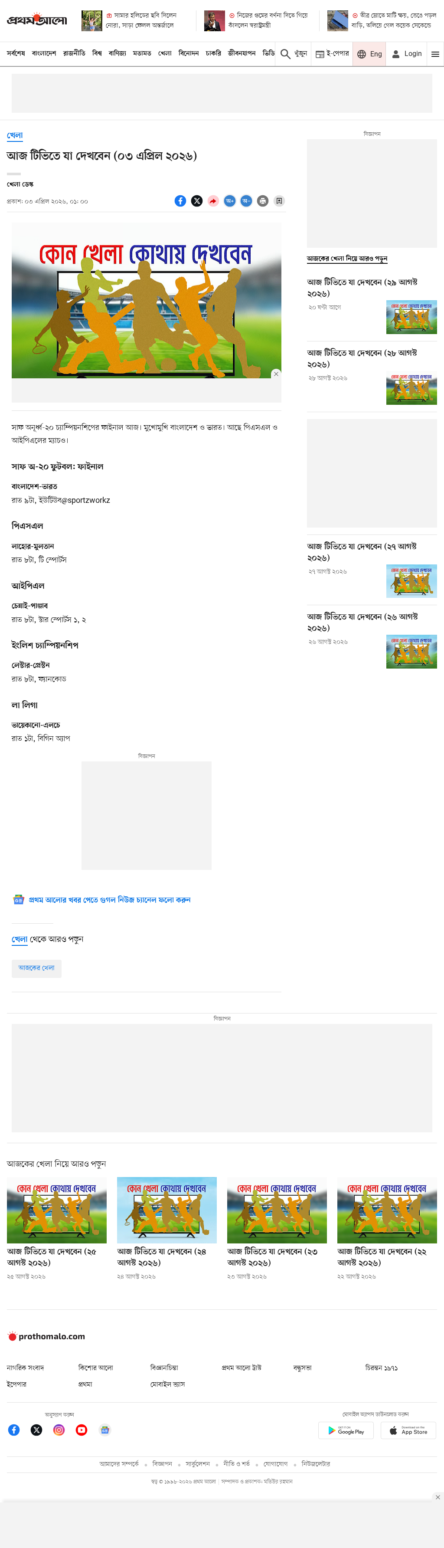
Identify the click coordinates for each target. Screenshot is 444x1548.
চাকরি (213, 54)
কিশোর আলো (95, 1368)
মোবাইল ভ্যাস (167, 1385)
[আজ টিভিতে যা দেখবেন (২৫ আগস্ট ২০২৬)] (57, 1210)
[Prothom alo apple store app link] (408, 1432)
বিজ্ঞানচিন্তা (164, 1368)
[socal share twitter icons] (198, 205)
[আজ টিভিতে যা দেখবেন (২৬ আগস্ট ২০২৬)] (411, 652)
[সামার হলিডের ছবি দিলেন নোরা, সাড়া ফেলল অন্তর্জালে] (92, 20)
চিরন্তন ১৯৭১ (382, 1368)
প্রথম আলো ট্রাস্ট (241, 1368)
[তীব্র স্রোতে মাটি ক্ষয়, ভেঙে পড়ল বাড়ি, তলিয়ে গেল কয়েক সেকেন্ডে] (337, 20)
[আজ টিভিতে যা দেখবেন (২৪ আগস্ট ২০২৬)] (167, 1210)
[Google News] (105, 1431)
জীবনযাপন (242, 54)
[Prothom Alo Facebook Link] (18, 1431)
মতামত (142, 54)
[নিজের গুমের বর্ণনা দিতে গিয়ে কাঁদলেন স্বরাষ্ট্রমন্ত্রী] (214, 20)
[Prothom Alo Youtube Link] (86, 1431)
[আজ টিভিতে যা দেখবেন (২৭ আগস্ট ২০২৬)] (411, 581)
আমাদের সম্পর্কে (119, 1464)
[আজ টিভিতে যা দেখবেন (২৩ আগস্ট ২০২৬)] (277, 1210)
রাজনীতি (74, 54)
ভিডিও (271, 54)
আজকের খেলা (37, 968)
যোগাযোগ (276, 1464)
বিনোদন (189, 54)
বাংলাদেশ (44, 54)
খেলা (165, 54)
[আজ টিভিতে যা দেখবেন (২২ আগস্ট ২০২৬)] (387, 1210)
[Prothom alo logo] (46, 1339)
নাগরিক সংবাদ (25, 1368)
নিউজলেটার (316, 1464)
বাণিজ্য (117, 54)
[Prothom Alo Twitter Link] (40, 1431)
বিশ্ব (97, 54)
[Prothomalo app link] (346, 1432)
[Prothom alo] (37, 21)
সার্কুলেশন (198, 1464)
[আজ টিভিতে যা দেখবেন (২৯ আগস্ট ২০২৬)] (411, 317)
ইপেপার (16, 1385)
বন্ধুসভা (303, 1368)
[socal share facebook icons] (181, 205)
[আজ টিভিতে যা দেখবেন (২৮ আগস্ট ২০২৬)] (411, 388)
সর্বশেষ (16, 54)
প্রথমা (85, 1385)
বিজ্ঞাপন (162, 1464)
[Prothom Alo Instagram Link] (63, 1431)
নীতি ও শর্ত (237, 1464)
